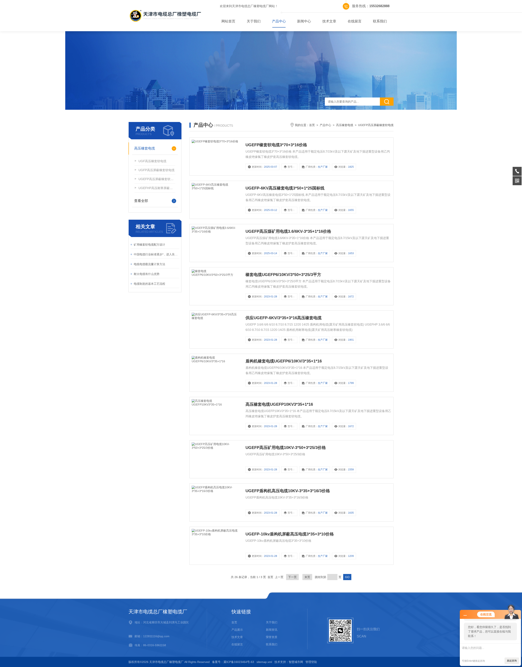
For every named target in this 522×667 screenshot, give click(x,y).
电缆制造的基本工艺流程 (149, 283)
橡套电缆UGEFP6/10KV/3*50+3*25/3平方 (283, 274)
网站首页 (228, 21)
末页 (307, 577)
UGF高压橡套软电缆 (152, 161)
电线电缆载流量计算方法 (149, 264)
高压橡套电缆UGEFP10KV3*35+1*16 (279, 404)
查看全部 (141, 201)
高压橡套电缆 (144, 148)
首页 (312, 125)
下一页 (292, 577)
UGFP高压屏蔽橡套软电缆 (156, 170)
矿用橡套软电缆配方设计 (149, 244)
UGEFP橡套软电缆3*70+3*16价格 (276, 145)
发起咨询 (512, 660)
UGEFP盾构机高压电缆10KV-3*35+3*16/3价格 (288, 491)
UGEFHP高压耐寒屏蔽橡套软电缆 (156, 188)
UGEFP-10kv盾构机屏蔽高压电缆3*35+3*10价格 (290, 534)
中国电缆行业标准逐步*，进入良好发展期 (156, 254)
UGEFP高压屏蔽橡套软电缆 (156, 179)
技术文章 (329, 21)
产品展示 (237, 629)
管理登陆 (311, 662)
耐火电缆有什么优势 (146, 274)
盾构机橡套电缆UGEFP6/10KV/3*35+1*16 (284, 361)
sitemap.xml (264, 662)
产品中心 (279, 21)
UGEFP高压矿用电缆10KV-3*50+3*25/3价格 (286, 447)
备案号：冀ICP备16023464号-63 (233, 662)
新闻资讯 (271, 629)
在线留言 (355, 21)
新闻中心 (304, 21)
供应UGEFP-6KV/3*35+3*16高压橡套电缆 (284, 318)
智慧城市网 (296, 662)
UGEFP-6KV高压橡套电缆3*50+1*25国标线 (285, 188)
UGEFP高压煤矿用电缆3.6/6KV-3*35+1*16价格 (288, 231)
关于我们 (254, 21)
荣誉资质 (271, 637)
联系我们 (380, 21)
